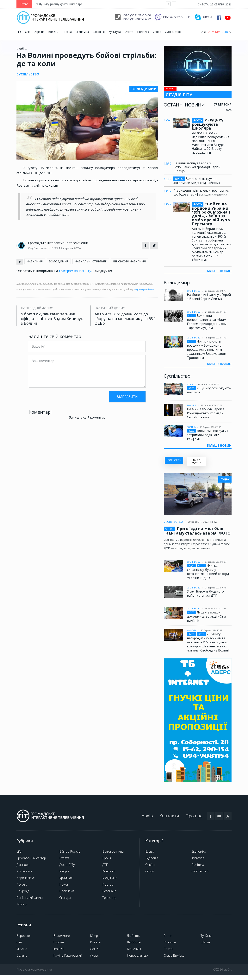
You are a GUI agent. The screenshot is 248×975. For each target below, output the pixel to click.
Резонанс (109, 891)
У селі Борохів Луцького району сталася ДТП (205, 593)
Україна (39, 32)
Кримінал (65, 878)
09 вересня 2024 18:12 (202, 521)
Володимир (61, 935)
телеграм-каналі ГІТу (75, 271)
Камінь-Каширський (67, 955)
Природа (22, 891)
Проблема (66, 891)
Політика (143, 32)
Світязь (169, 949)
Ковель (95, 942)
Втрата (64, 858)
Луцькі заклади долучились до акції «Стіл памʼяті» (206, 616)
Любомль (134, 942)
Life (19, 851)
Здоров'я (99, 32)
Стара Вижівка (174, 955)
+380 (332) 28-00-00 (136, 15)
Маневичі (134, 949)
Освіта (129, 32)
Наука (63, 884)
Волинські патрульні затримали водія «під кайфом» (196, 181)
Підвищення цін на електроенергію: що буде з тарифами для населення (201, 192)
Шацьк (205, 942)
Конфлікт (108, 871)
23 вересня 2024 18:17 (215, 291)
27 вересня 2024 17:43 (208, 384)
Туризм (21, 904)
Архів (204, 32)
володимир (59, 261)
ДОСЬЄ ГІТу (174, 460)
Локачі (95, 949)
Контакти (169, 815)
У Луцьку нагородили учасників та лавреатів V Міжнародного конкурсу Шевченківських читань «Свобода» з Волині (208, 642)
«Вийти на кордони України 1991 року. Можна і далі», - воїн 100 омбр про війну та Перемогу (211, 214)
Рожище (191, 405)
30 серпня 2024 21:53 (215, 608)
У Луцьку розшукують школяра (59, 4)
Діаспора (22, 865)
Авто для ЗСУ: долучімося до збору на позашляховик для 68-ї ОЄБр (125, 319)
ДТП (105, 865)
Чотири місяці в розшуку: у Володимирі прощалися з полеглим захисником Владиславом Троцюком (206, 349)
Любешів (133, 935)
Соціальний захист (29, 897)
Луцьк (190, 384)
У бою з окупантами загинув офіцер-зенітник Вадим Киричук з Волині (52, 319)
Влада (68, 32)
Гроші (106, 858)
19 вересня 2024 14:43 (215, 337)
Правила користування (34, 969)
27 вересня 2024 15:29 (210, 427)
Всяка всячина (113, 851)
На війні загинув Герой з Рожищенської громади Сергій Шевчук (196, 167)
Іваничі (58, 949)
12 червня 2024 (70, 248)
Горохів (59, 942)
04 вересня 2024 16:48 (215, 587)
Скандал (65, 897)
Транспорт (110, 897)
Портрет (108, 884)
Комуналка (24, 871)
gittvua (207, 17)
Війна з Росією (69, 851)
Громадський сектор (31, 858)
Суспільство (173, 32)
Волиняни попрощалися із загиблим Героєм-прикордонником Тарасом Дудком (206, 321)
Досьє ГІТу (67, 865)
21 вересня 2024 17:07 (215, 312)
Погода (21, 884)
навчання (35, 261)
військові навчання (129, 261)
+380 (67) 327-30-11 (177, 17)
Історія (64, 871)
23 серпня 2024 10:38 (211, 630)
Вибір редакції (197, 461)
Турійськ (206, 935)
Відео (225, 32)
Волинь (53, 32)
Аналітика (214, 32)
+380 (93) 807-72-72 (136, 19)
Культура (114, 32)
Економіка (82, 32)
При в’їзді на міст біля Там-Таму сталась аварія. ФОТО (197, 531)
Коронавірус (25, 878)
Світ (27, 32)
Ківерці (95, 935)
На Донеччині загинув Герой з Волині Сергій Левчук (209, 296)
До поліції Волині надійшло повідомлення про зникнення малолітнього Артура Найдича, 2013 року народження (210, 142)
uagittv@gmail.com (144, 289)
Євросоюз (23, 935)
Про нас (194, 815)
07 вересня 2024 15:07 (215, 562)
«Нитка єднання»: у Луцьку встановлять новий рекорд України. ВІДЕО (208, 571)
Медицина (109, 878)
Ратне (168, 935)
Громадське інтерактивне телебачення (58, 243)
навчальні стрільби (91, 261)
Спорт (157, 32)
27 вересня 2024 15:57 (211, 405)
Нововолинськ (137, 955)
